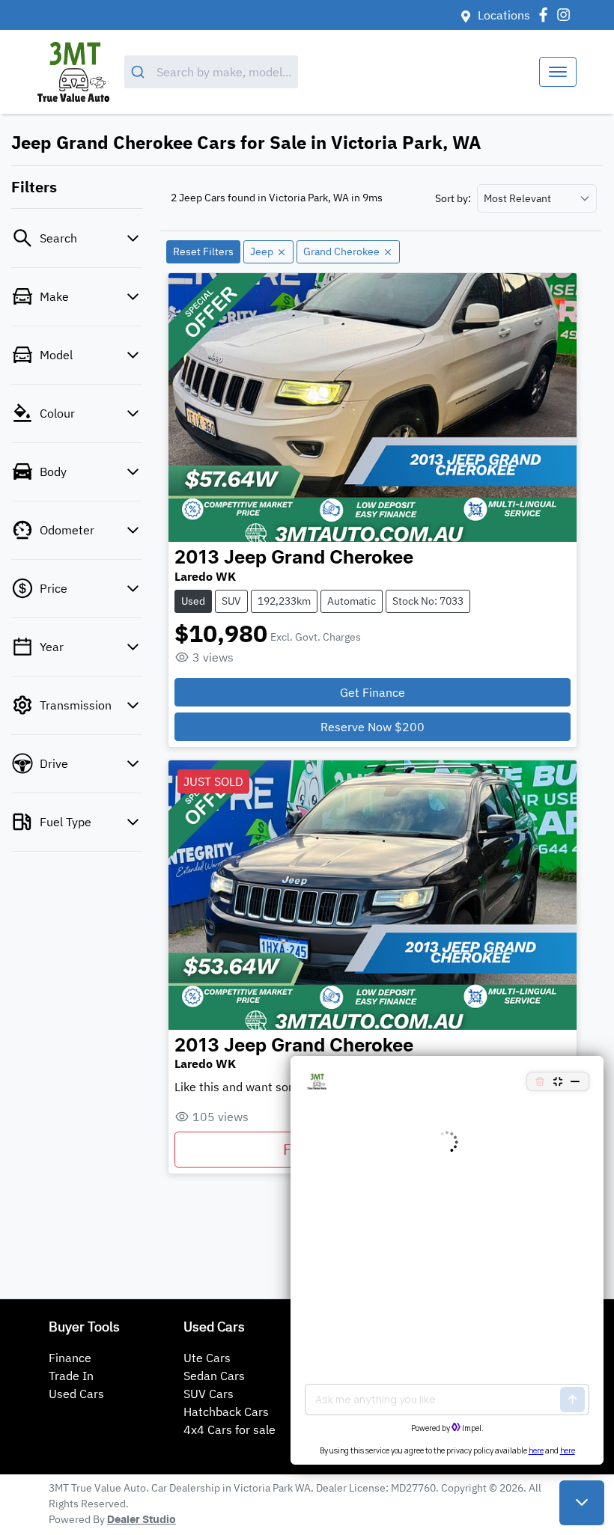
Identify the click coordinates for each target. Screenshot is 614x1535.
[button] (558, 72)
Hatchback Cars (226, 1411)
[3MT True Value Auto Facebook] (546, 14)
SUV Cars (208, 1393)
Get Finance (372, 692)
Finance (70, 1357)
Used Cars (76, 1393)
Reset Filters (203, 251)
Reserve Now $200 (372, 726)
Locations (504, 14)
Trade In (71, 1375)
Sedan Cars (214, 1375)
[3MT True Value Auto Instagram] (566, 14)
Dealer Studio (141, 1520)
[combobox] (211, 71)
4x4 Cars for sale (229, 1429)
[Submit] (140, 71)
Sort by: (453, 198)
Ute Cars (207, 1357)
